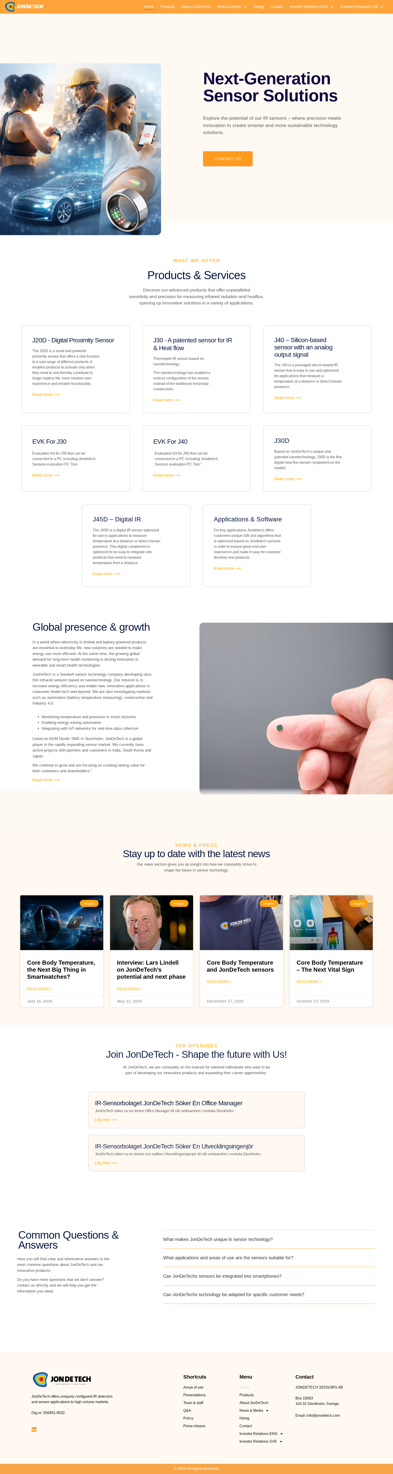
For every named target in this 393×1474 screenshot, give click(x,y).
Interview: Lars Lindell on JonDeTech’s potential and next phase (151, 969)
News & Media (229, 7)
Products (168, 7)
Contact (276, 7)
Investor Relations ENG (309, 7)
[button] (269, 1239)
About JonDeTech (196, 7)
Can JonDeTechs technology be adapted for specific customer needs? (233, 1294)
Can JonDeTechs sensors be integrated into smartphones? (222, 1276)
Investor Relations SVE (359, 7)
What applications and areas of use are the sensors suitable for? (228, 1257)
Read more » (39, 989)
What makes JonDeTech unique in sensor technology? (218, 1239)
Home (149, 7)
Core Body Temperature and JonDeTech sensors (240, 966)
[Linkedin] (34, 1429)
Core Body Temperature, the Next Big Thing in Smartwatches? (61, 969)
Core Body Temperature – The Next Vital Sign (330, 966)
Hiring (259, 7)
